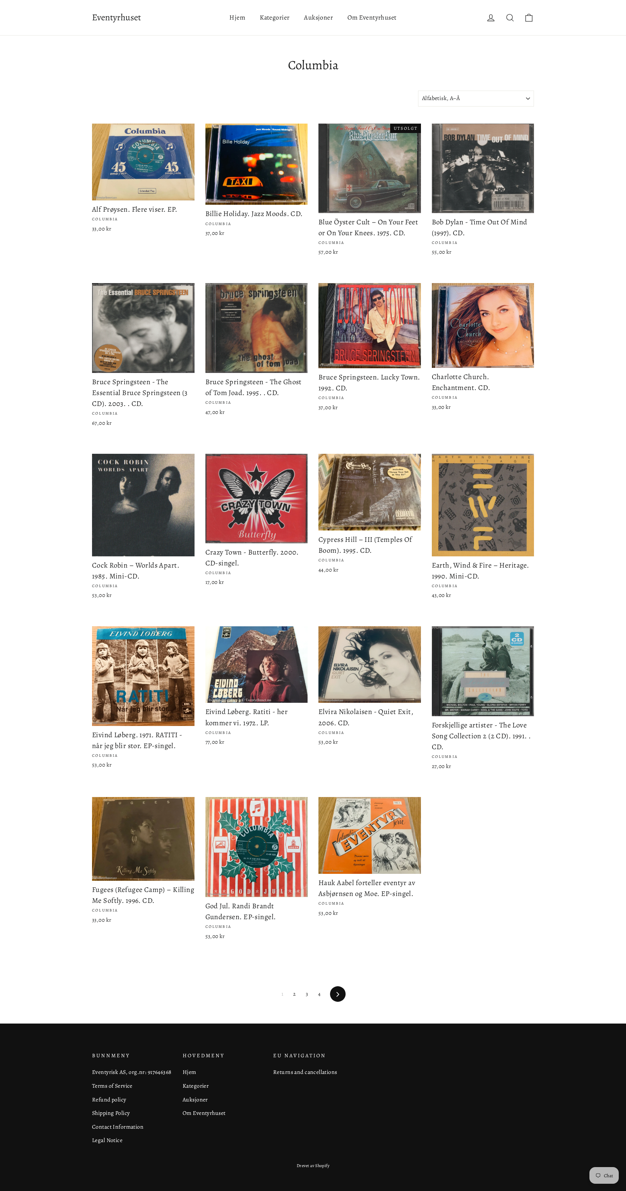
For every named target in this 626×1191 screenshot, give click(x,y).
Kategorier (274, 17)
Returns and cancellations (305, 1072)
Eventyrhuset (116, 17)
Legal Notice (107, 1140)
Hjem (237, 17)
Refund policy (109, 1099)
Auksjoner (318, 17)
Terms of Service (112, 1086)
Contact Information (117, 1126)
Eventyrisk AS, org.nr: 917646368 (132, 1072)
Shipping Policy (111, 1113)
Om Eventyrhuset (371, 17)
